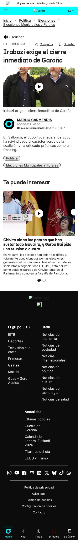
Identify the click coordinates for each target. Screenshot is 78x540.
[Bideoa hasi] (39, 87)
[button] (74, 212)
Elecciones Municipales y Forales (32, 165)
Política (12, 158)
